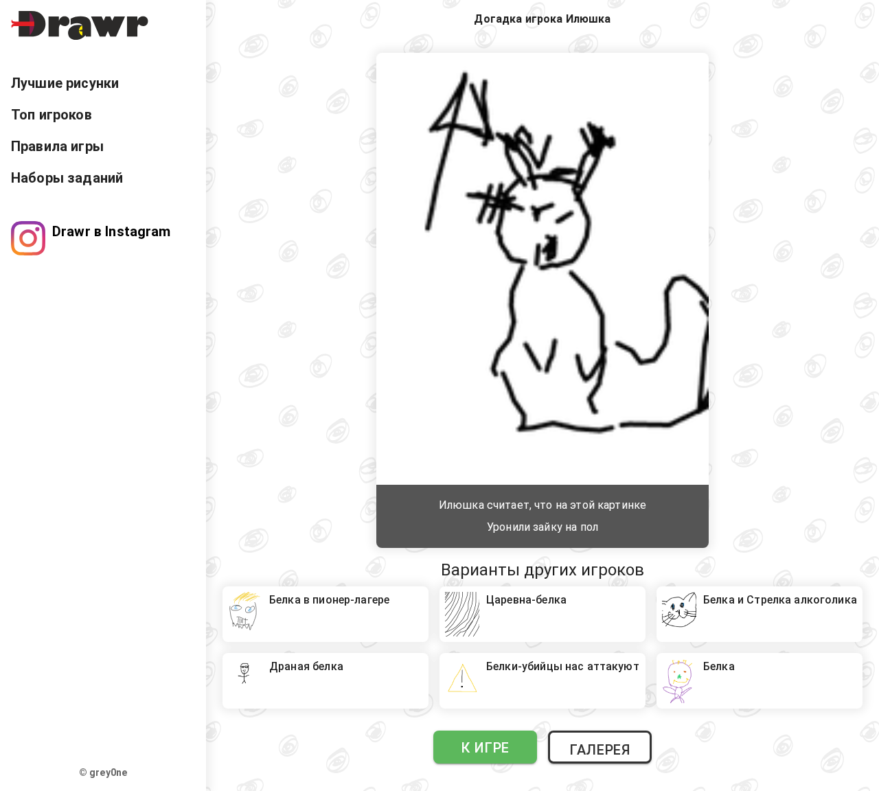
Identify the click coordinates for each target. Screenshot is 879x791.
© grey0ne (103, 772)
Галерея (599, 750)
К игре (485, 748)
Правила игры (57, 146)
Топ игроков (51, 114)
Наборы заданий (67, 178)
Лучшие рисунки (65, 83)
